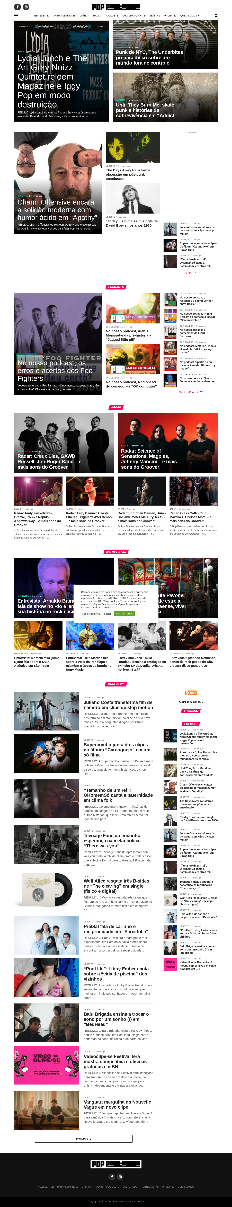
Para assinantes (65, 15)
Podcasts (111, 15)
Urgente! (170, 15)
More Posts (83, 1139)
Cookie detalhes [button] (91, 613)
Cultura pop (130, 15)
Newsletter (42, 15)
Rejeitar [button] (107, 613)
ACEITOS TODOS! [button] (124, 613)
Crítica (84, 15)
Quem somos (188, 15)
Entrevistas (152, 15)
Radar (97, 15)
